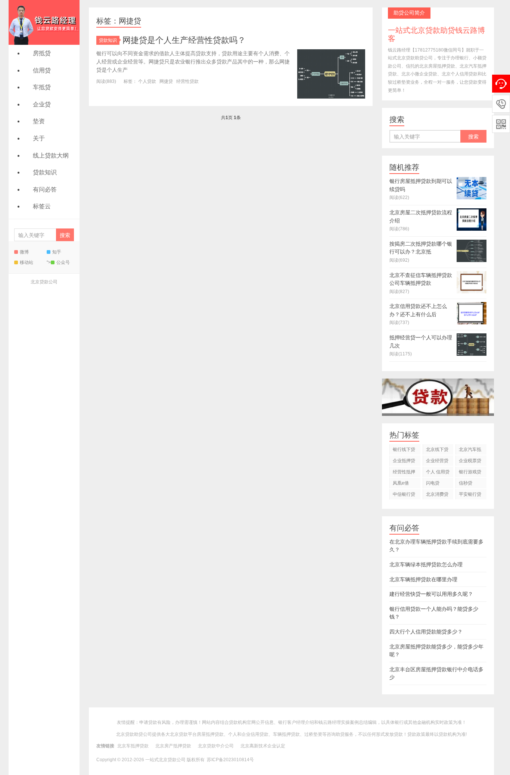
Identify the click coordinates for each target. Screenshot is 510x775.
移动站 (26, 262)
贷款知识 (45, 172)
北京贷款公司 (44, 281)
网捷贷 (166, 81)
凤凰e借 (401, 483)
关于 (39, 138)
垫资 (39, 121)
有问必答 (45, 189)
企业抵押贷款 (404, 462)
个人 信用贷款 (438, 473)
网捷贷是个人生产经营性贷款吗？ (184, 40)
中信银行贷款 (404, 495)
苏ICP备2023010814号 (230, 759)
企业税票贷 (470, 460)
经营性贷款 (187, 81)
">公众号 (58, 262)
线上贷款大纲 (51, 155)
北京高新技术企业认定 (262, 745)
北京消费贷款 (437, 495)
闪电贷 (432, 483)
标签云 (42, 206)
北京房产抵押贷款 (173, 745)
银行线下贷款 (404, 451)
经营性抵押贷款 (404, 473)
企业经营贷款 (437, 462)
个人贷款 (147, 81)
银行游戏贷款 (470, 473)
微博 (24, 252)
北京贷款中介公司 (216, 745)
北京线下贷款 (437, 451)
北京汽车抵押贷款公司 (470, 451)
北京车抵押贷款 (133, 745)
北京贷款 (179, 734)
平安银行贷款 (470, 495)
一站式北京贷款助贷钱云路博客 (44, 22)
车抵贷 (42, 87)
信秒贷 (465, 483)
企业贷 (42, 104)
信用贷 (42, 70)
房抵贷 (42, 53)
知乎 (56, 252)
